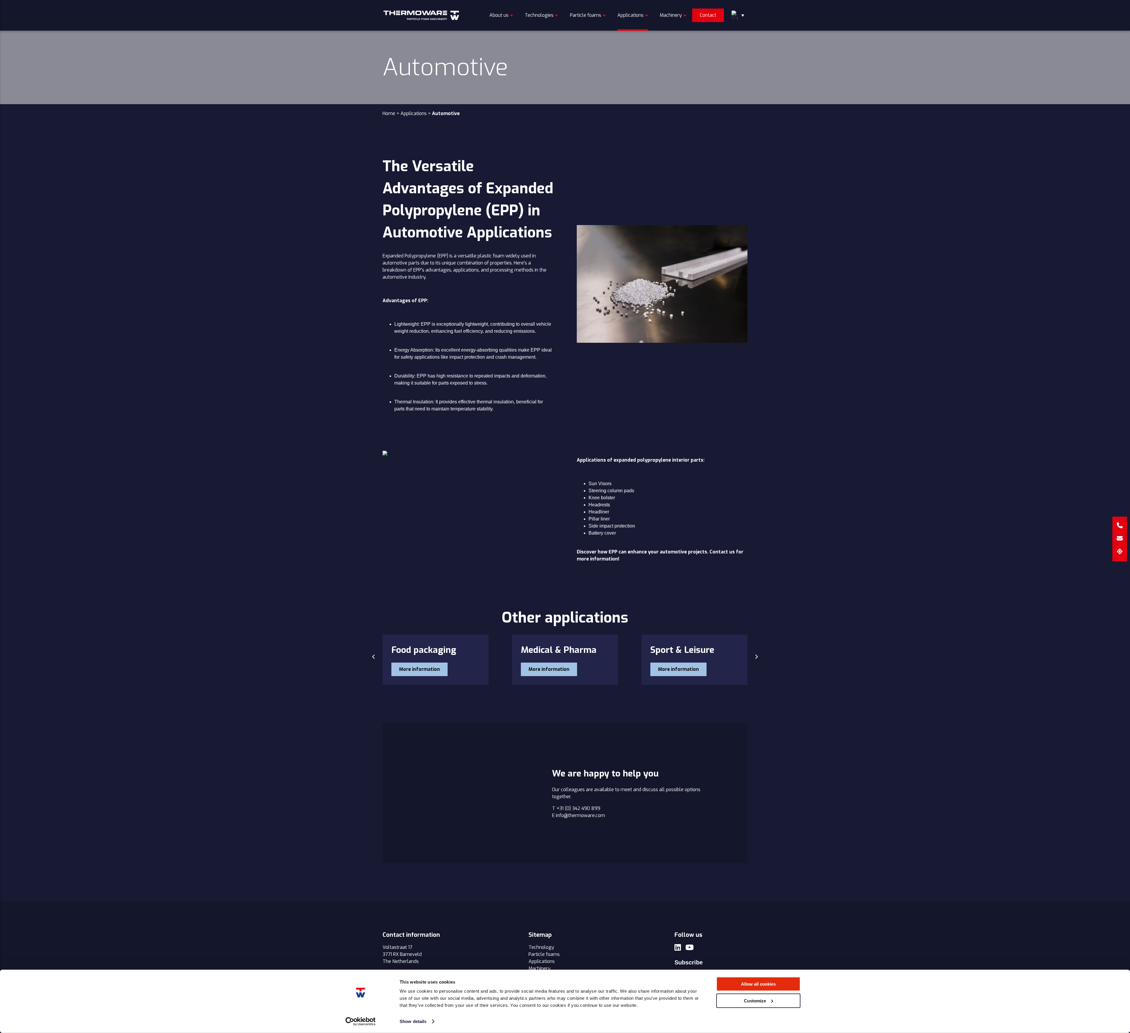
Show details (413, 1021)
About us (498, 15)
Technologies (539, 15)
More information (419, 669)
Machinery (671, 15)
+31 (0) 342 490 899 (578, 808)
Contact (708, 15)
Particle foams (585, 15)
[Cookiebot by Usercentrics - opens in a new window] (360, 1021)
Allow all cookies (758, 984)
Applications (630, 15)
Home (389, 113)
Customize (755, 1000)
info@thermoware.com (580, 815)
